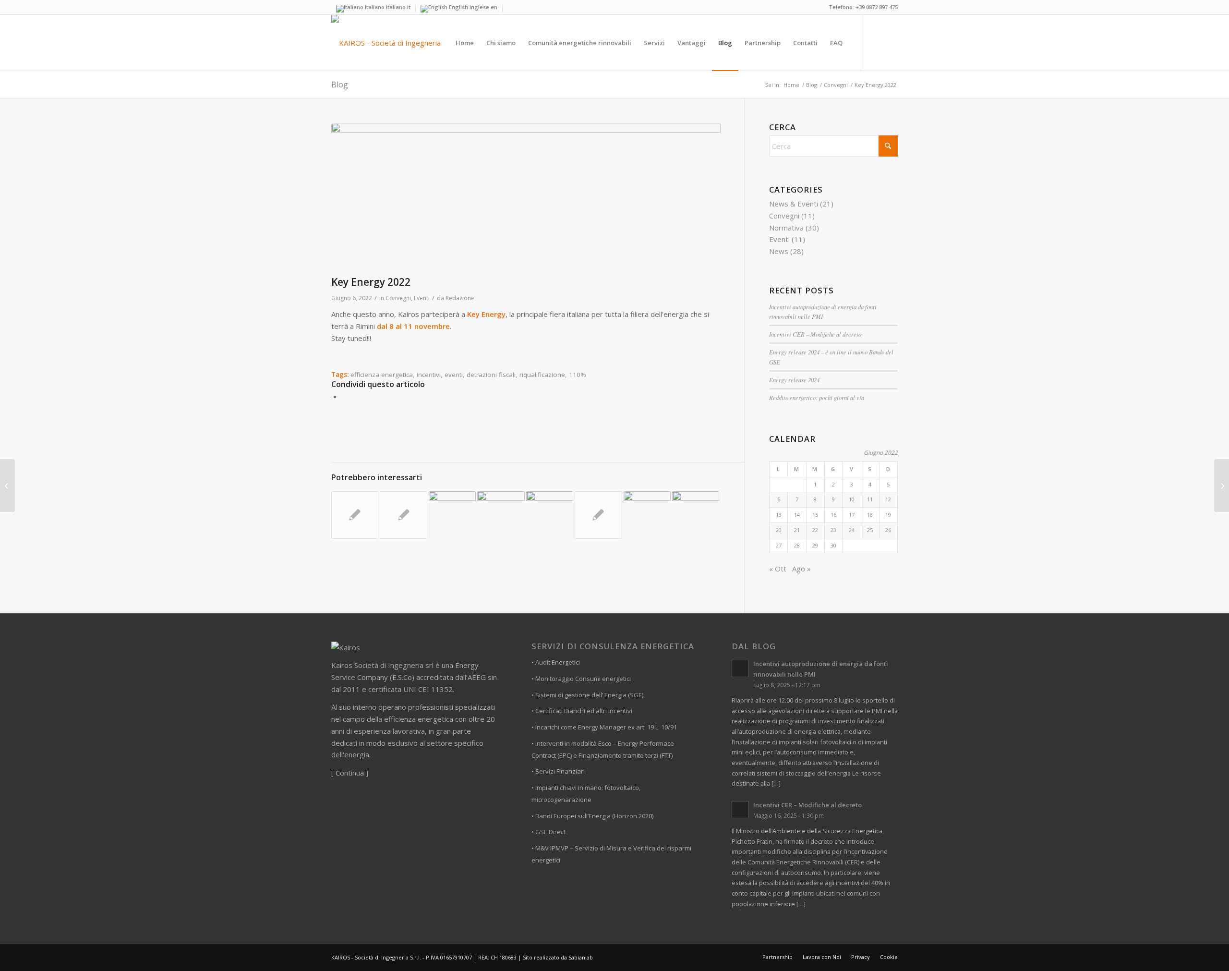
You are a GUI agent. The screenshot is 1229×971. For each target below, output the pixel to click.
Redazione (460, 298)
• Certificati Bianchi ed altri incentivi (581, 710)
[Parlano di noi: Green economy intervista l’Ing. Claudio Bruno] (7, 485)
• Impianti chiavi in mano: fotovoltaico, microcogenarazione (585, 793)
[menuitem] (464, 43)
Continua (350, 772)
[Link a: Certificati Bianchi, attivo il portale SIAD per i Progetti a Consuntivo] (403, 514)
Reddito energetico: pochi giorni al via (816, 397)
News (778, 251)
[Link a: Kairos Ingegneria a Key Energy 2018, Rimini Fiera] (695, 514)
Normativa (786, 227)
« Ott (777, 568)
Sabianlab (580, 957)
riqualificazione (542, 374)
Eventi (422, 298)
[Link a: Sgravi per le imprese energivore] (549, 514)
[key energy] (526, 197)
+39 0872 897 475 (876, 7)
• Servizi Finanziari (558, 771)
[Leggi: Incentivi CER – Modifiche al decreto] (740, 809)
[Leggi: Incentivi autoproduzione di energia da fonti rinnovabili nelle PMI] (740, 668)
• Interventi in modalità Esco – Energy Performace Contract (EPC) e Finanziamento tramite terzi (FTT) (602, 749)
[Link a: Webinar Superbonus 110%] (647, 514)
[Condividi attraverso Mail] (345, 396)
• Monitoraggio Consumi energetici (581, 678)
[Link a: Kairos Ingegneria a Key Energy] (452, 514)
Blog (339, 84)
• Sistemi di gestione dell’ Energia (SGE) (587, 695)
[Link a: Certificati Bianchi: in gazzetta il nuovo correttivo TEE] (354, 514)
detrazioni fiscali (491, 374)
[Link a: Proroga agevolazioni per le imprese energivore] (598, 514)
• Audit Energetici (555, 662)
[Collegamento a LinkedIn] (890, 42)
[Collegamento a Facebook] (876, 42)
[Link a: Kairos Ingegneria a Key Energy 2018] (500, 512)
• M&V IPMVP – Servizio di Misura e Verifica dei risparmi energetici (611, 854)
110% (577, 374)
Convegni (398, 298)
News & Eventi (793, 203)
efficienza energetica (381, 374)
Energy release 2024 (794, 380)
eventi (454, 374)
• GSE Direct (548, 831)
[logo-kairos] (386, 43)
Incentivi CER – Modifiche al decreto (815, 334)
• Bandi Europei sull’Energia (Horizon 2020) (592, 816)
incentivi (429, 374)
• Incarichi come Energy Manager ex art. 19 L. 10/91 (604, 727)
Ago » (801, 568)
